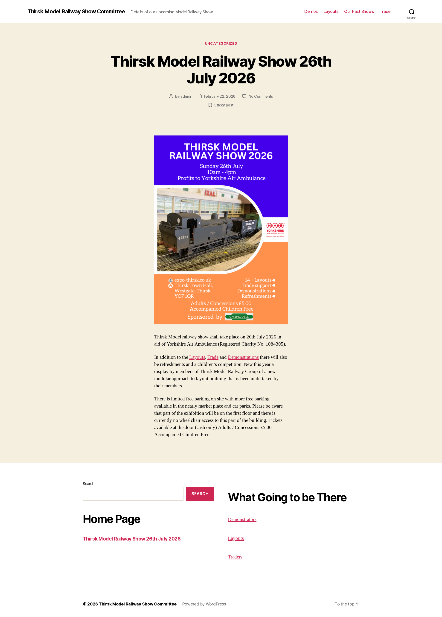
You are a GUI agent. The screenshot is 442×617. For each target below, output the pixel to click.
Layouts (331, 11)
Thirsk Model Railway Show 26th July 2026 (220, 69)
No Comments (261, 96)
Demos (311, 11)
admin (185, 96)
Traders (235, 557)
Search (88, 483)
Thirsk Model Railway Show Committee (76, 11)
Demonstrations (243, 357)
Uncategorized (221, 43)
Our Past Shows (359, 11)
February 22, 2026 (219, 96)
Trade (385, 11)
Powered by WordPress (204, 604)
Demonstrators (242, 519)
